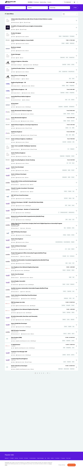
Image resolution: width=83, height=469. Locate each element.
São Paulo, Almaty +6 (15, 149)
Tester (48, 458)
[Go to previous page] (33, 373)
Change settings (61, 464)
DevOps (16, 458)
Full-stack (26, 458)
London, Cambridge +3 (16, 78)
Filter (75, 7)
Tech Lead (68, 458)
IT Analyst (11, 458)
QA (45, 458)
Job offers (30, 2)
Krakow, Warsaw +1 (15, 277)
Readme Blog (43, 2)
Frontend (21, 458)
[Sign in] (74, 2)
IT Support (63, 458)
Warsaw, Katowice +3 (16, 298)
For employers (67, 2)
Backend (6, 458)
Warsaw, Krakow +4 (15, 291)
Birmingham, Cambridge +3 (17, 64)
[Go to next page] (49, 373)
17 (47, 373)
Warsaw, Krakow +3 (15, 184)
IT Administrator (32, 458)
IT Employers (36, 2)
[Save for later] (76, 20)
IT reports (49, 2)
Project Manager (40, 458)
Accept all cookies (71, 464)
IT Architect (57, 458)
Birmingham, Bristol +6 (16, 85)
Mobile (52, 458)
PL (77, 2)
